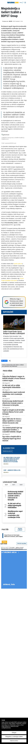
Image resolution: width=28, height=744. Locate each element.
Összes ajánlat (20, 529)
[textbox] (14, 341)
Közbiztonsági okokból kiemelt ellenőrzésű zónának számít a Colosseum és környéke (15, 496)
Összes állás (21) (7, 451)
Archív (10, 21)
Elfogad (14, 732)
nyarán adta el (18, 263)
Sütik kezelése (14, 740)
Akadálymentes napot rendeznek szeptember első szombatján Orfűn (15, 514)
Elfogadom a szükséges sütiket (14, 736)
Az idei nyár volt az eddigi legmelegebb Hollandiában (14, 505)
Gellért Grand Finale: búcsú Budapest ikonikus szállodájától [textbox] (14, 332)
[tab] (6, 484)
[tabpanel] (13, 505)
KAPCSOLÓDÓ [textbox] (8, 312)
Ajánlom (5, 360)
